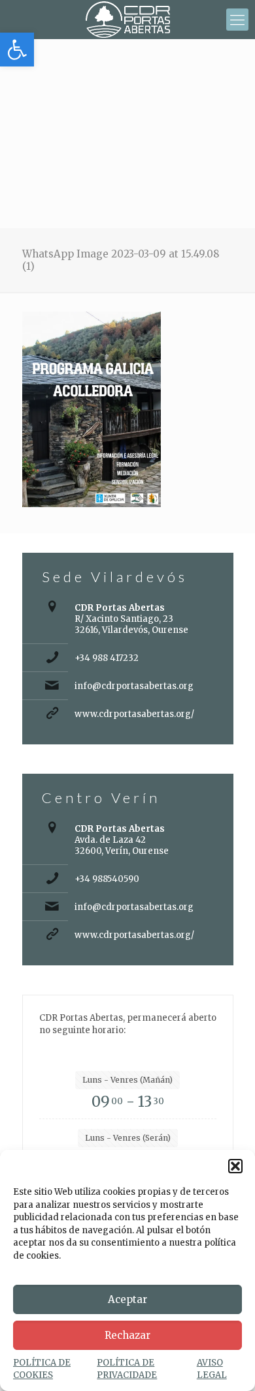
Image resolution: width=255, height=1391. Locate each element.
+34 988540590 (107, 879)
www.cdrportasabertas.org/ (134, 714)
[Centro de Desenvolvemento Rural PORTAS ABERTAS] (127, 19)
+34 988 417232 (107, 658)
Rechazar (127, 1335)
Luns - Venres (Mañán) (127, 1080)
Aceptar (127, 1299)
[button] (17, 49)
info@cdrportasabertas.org (134, 686)
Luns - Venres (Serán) (128, 1138)
